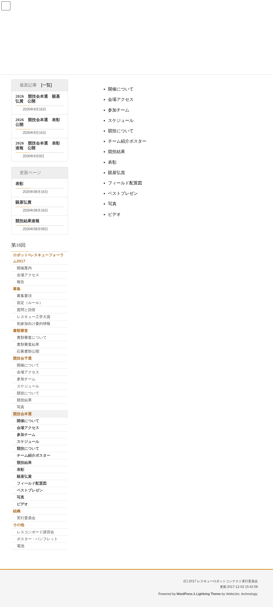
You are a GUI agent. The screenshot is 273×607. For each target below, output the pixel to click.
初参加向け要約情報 (33, 323)
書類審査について (32, 337)
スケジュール (121, 120)
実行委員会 (26, 518)
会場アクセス (121, 99)
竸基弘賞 (116, 172)
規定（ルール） (30, 302)
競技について (121, 131)
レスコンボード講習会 (35, 532)
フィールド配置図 (125, 183)
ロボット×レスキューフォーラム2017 (38, 258)
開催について (121, 89)
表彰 (112, 162)
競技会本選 (22, 414)
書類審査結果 (28, 344)
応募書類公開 (28, 351)
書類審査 (20, 330)
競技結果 (116, 151)
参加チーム (118, 110)
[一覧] (46, 85)
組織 (17, 511)
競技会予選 (22, 358)
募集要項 (24, 296)
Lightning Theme (208, 594)
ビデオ (114, 214)
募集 (17, 289)
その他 (18, 525)
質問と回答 (26, 310)
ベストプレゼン (123, 193)
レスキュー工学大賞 (33, 317)
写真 (112, 203)
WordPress (184, 594)
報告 (20, 282)
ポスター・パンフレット (37, 539)
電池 (20, 546)
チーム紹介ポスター (127, 141)
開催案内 (24, 268)
